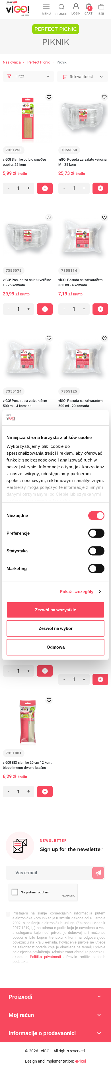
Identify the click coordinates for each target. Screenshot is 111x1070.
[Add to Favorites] (49, 97)
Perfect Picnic (38, 62)
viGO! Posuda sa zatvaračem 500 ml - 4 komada (25, 403)
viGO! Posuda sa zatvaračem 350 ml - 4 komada (80, 282)
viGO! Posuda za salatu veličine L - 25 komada (27, 282)
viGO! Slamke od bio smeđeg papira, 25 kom (24, 162)
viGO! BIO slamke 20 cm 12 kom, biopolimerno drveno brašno (27, 765)
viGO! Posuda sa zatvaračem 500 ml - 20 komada (80, 403)
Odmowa (56, 646)
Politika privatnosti (44, 957)
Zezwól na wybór (56, 628)
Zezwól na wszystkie (55, 609)
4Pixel (80, 1061)
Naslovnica (12, 62)
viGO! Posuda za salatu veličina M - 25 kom (82, 162)
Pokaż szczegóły (77, 591)
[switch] (96, 533)
